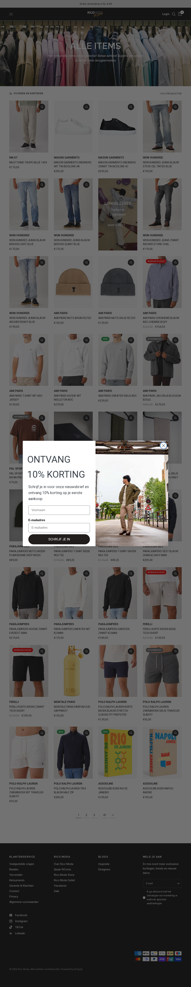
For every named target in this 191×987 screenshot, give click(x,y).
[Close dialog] (163, 445)
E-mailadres (36, 520)
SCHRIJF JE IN (59, 539)
